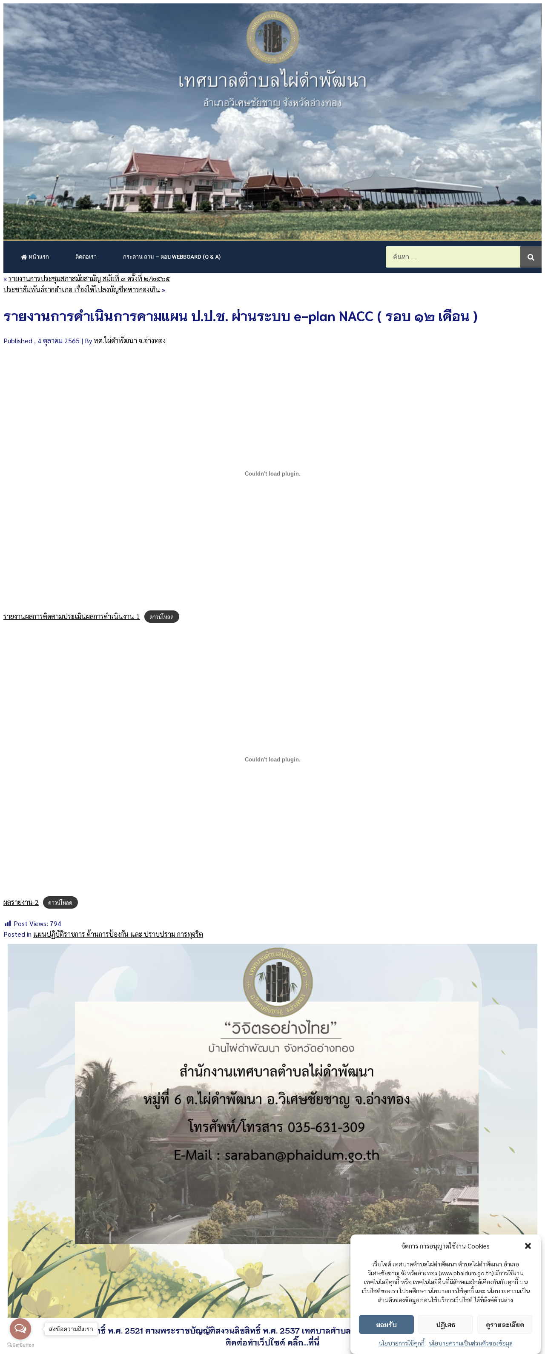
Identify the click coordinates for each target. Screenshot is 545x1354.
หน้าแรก (38, 257)
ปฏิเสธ (445, 1324)
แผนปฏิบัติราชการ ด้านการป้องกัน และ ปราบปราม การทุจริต (118, 933)
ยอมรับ (386, 1324)
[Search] (531, 257)
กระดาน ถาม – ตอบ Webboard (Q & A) (172, 257)
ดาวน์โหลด (161, 616)
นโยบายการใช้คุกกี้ (402, 1343)
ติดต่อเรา (86, 257)
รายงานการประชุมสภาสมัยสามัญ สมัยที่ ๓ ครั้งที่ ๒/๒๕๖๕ (89, 278)
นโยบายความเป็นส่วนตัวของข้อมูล (471, 1343)
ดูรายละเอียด (505, 1324)
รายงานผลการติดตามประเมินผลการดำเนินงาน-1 (71, 616)
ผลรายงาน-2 (21, 902)
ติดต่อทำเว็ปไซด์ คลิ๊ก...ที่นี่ (272, 1342)
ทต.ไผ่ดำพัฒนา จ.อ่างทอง (130, 340)
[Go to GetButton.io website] (20, 1345)
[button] (528, 1246)
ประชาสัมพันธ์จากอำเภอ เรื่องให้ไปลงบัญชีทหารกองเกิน (81, 289)
